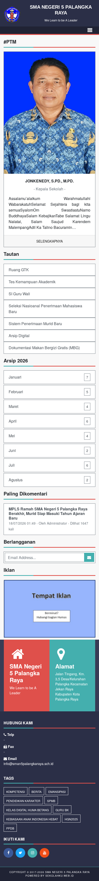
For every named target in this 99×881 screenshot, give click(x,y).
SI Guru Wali (19, 293)
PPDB (10, 828)
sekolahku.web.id (59, 875)
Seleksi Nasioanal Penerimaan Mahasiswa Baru (45, 308)
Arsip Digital (19, 335)
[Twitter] (22, 852)
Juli (48, 465)
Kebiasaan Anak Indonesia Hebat (32, 819)
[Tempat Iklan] (49, 609)
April (48, 421)
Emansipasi (57, 792)
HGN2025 (71, 819)
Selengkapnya (49, 241)
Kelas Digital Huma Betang (27, 810)
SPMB (51, 801)
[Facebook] (10, 852)
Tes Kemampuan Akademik (32, 281)
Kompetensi (15, 792)
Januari (48, 377)
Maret (48, 406)
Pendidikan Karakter (23, 801)
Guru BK (62, 810)
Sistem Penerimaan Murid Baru (35, 323)
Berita (36, 792)
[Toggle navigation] (89, 30)
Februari (48, 391)
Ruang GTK (19, 269)
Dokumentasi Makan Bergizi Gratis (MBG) (44, 347)
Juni (48, 450)
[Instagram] (34, 852)
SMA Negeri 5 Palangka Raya (67, 872)
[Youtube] (46, 852)
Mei (48, 435)
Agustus (48, 479)
